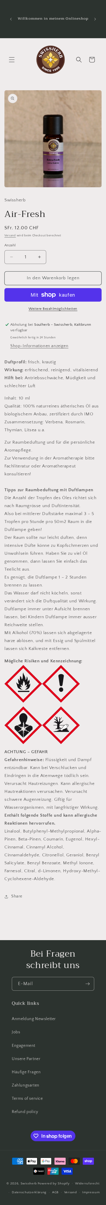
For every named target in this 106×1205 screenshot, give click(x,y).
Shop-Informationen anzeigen (39, 346)
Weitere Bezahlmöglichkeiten (53, 309)
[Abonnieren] (87, 984)
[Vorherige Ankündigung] (10, 19)
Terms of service (27, 1098)
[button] (11, 59)
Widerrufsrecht (87, 1183)
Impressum (91, 1192)
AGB (55, 1192)
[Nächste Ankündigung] (95, 19)
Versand (10, 235)
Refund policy (25, 1111)
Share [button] (16, 896)
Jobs (16, 1032)
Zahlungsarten (25, 1085)
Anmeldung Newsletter (34, 1019)
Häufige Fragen (26, 1072)
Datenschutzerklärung (29, 1192)
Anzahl (10, 245)
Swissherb (29, 1183)
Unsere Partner (26, 1059)
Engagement (23, 1045)
